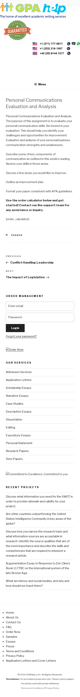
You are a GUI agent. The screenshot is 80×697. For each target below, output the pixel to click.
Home (10, 612)
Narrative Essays (17, 396)
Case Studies (14, 403)
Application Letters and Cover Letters (31, 660)
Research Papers (17, 451)
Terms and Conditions (20, 651)
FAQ (8, 627)
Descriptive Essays (18, 411)
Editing (10, 427)
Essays (17, 235)
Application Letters (18, 380)
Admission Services (19, 372)
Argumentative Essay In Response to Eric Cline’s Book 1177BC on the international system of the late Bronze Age (38, 568)
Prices (10, 646)
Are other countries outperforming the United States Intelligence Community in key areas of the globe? (38, 518)
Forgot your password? (21, 336)
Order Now (13, 632)
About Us (12, 617)
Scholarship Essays (18, 388)
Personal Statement (19, 443)
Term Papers (14, 459)
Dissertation (14, 419)
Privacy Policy (15, 656)
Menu (42, 84)
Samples (11, 636)
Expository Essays (18, 435)
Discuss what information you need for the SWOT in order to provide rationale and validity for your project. (39, 501)
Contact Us (13, 622)
